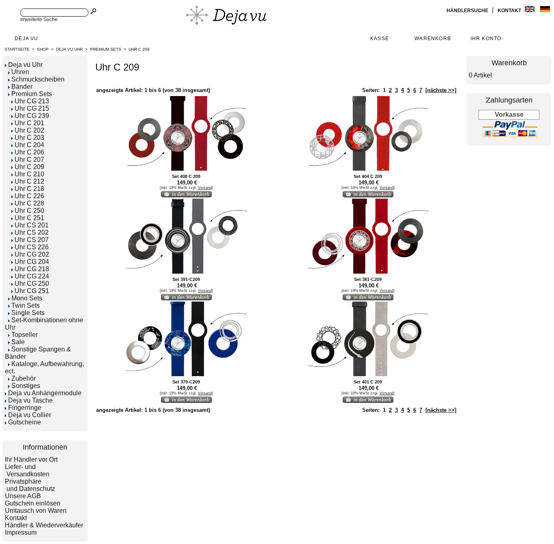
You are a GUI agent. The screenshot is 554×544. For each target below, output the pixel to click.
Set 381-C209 (368, 279)
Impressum (21, 532)
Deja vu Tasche (30, 400)
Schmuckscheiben (37, 79)
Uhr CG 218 (32, 269)
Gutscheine (24, 422)
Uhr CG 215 (32, 108)
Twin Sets (25, 305)
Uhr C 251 (29, 217)
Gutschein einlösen (32, 503)
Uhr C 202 (29, 130)
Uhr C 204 (29, 144)
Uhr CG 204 (32, 261)
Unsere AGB (23, 496)
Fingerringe (24, 407)
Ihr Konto (486, 38)
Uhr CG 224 (32, 276)
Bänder (21, 86)
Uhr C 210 (29, 174)
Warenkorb (432, 38)
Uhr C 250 (29, 210)
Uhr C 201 (29, 123)
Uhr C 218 (29, 188)
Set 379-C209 (186, 381)
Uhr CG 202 (32, 254)
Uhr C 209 (139, 49)
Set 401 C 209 (368, 381)
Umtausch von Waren (36, 510)
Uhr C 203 (29, 137)
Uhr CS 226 (32, 247)
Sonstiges (25, 385)
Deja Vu (26, 38)
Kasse (379, 38)
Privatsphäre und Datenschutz (30, 485)
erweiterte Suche (39, 19)
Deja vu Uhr (69, 49)
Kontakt (510, 10)
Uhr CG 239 (32, 115)
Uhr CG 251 (32, 290)
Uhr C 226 (29, 196)
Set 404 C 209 (368, 176)
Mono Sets (26, 298)
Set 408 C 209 (186, 176)
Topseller (24, 334)
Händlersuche (468, 10)
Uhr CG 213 (32, 101)
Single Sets (28, 312)
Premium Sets (105, 49)
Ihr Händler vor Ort (31, 459)
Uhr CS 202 (32, 232)
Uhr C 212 (29, 181)
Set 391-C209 (186, 279)
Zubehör (23, 378)
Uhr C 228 (29, 203)
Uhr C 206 (29, 152)
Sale (18, 341)
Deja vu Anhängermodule (45, 393)
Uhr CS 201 (32, 225)
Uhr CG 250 (32, 283)
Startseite (17, 49)
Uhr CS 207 (32, 239)
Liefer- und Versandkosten (27, 470)
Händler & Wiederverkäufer (44, 525)
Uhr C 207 (29, 159)
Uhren (20, 72)
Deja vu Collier (29, 414)
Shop (43, 49)
